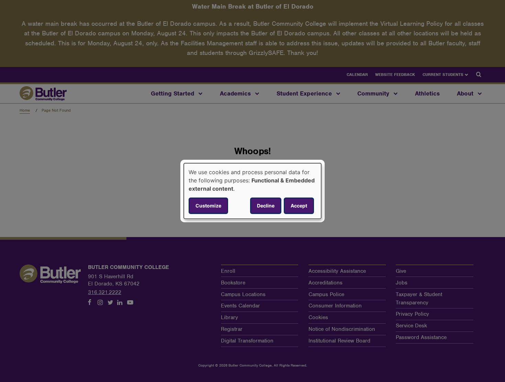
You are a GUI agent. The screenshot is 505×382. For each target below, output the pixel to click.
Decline (265, 206)
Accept (299, 206)
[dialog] (252, 191)
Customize (208, 206)
